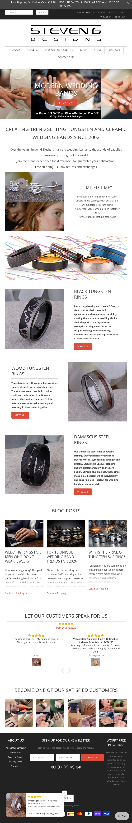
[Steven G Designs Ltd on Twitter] (53, 767)
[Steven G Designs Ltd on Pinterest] (66, 767)
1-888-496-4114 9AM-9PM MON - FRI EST (95, 12)
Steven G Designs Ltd (69, 805)
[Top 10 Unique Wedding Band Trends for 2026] (66, 533)
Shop (31, 50)
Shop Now (66, 102)
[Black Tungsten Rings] (35, 319)
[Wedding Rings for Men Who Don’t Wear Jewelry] (24, 533)
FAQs (83, 50)
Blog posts (66, 510)
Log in (122, 12)
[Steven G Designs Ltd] (66, 33)
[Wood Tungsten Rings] (97, 392)
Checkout (120, 17)
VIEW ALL (82, 346)
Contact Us (66, 57)
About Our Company (16, 747)
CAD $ (41, 12)
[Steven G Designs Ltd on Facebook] (60, 767)
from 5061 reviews (66, 627)
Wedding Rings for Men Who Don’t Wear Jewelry (23, 556)
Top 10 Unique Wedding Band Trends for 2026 (62, 556)
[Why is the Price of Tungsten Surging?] (108, 533)
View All (20, 415)
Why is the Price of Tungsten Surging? (107, 554)
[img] (66, 624)
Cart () (106, 17)
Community (16, 752)
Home (16, 50)
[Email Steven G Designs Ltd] (78, 767)
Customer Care (57, 50)
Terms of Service (16, 757)
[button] (63, 670)
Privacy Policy (15, 761)
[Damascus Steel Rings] (35, 464)
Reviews (114, 50)
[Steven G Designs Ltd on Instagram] (72, 767)
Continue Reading (15, 593)
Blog (97, 50)
